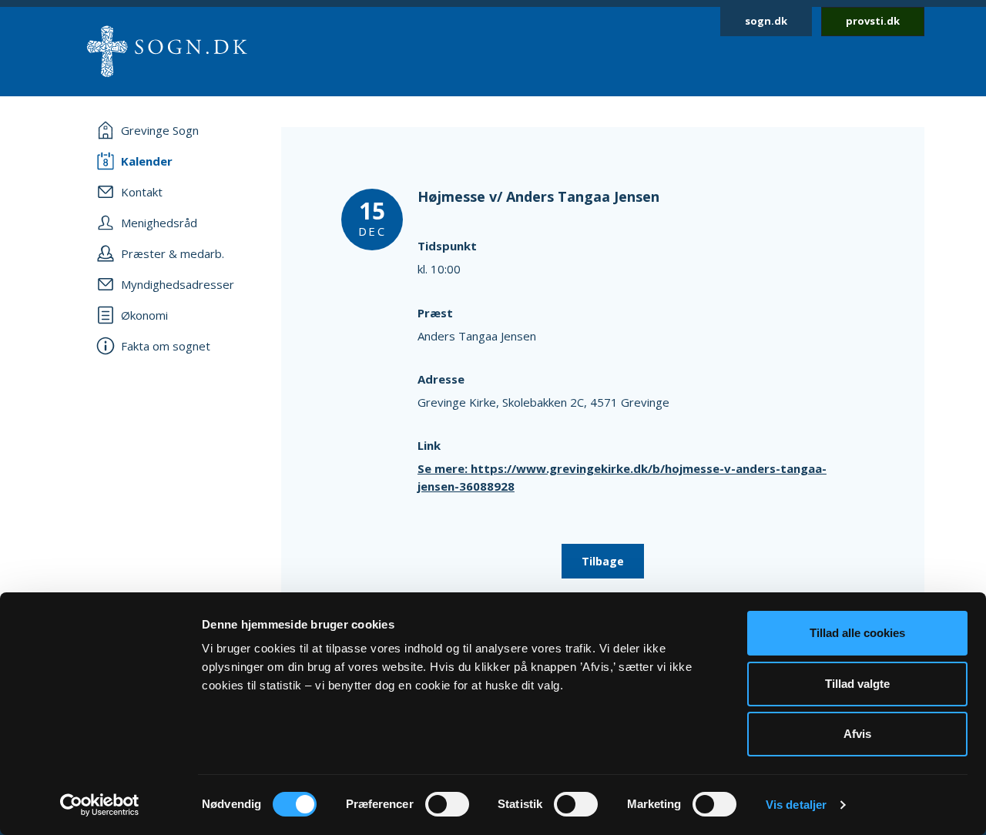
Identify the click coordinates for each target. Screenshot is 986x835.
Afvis (857, 733)
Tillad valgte (857, 683)
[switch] (447, 804)
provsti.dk (873, 21)
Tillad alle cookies (857, 632)
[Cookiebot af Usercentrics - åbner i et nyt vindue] (99, 805)
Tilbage (603, 561)
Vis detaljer (796, 804)
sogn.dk (766, 21)
